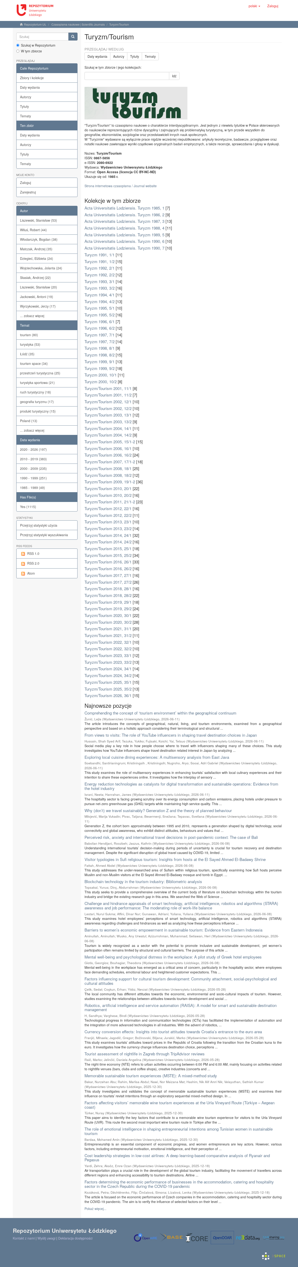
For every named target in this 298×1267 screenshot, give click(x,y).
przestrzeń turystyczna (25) (40, 373)
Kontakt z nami (24, 1238)
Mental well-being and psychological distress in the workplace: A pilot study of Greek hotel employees (173, 957)
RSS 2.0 (33, 563)
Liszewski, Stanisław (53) (38, 220)
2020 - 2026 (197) (33, 449)
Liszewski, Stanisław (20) (38, 287)
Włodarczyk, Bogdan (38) (39, 239)
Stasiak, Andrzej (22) (35, 277)
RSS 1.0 (33, 553)
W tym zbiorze (31, 51)
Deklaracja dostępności (75, 1238)
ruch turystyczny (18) (35, 392)
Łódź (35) (27, 354)
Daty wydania (30, 87)
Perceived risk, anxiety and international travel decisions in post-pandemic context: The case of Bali (171, 837)
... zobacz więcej (32, 315)
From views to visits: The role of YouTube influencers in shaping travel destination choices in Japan (171, 735)
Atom (31, 573)
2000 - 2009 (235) (33, 468)
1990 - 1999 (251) (33, 478)
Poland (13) (28, 420)
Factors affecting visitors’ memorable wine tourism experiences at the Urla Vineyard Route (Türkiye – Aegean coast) (179, 1105)
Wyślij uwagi (46, 1238)
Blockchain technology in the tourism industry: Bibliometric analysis (143, 881)
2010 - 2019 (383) (33, 459)
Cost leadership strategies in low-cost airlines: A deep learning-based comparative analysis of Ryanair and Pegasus (177, 1157)
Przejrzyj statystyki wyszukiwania (44, 534)
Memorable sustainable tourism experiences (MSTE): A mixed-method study (151, 1075)
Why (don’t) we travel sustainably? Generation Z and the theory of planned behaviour (158, 810)
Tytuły (24, 106)
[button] (254, 6)
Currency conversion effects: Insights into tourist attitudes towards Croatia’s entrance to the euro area (173, 1031)
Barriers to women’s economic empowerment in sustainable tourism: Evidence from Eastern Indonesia (173, 930)
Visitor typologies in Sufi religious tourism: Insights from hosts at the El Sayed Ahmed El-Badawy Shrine (175, 859)
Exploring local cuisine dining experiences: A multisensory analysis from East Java (157, 757)
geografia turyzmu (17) (37, 401)
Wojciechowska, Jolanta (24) (41, 268)
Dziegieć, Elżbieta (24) (36, 258)
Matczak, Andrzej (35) (36, 249)
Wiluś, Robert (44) (33, 229)
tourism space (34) (34, 363)
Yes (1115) (28, 506)
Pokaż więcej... (95, 1208)
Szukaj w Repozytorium (38, 45)
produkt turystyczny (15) (38, 411)
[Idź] (73, 37)
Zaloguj (25, 182)
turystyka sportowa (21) (37, 382)
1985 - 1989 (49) (32, 487)
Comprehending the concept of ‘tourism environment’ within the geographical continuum (160, 713)
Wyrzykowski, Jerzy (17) (38, 306)
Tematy (25, 116)
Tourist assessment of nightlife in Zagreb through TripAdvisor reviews (145, 1054)
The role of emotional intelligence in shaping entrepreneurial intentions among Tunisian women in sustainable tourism (179, 1131)
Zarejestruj (28, 192)
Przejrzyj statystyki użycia (38, 525)
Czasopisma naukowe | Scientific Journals (78, 24)
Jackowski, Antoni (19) (36, 296)
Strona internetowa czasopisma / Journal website (121, 185)
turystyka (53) (30, 344)
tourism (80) (29, 334)
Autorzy (25, 97)
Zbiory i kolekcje (32, 77)
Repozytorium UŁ (35, 24)
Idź (174, 76)
